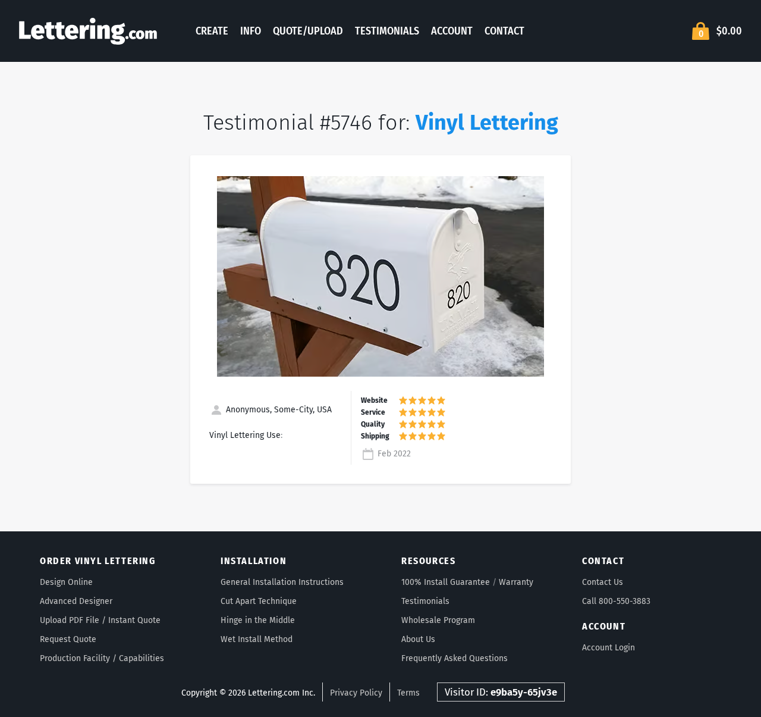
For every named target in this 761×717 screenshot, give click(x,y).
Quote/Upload (308, 30)
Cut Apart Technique (259, 601)
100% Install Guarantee (445, 582)
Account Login (608, 648)
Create (212, 30)
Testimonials (387, 30)
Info (250, 30)
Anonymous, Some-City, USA (278, 410)
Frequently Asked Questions (454, 658)
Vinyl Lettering (487, 122)
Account (452, 30)
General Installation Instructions (282, 582)
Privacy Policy (356, 693)
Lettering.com (88, 30)
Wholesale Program (438, 620)
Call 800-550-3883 (616, 601)
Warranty (516, 582)
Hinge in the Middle (258, 620)
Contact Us (602, 582)
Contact (504, 30)
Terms (408, 693)
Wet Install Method (257, 639)
